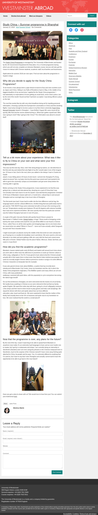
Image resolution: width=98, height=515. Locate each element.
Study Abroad (73, 79)
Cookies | (76, 514)
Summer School (24, 27)
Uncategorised (74, 84)
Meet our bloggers (35, 16)
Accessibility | (68, 514)
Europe (71, 59)
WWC (71, 92)
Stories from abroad (18, 16)
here (15, 396)
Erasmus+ (72, 57)
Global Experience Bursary (78, 68)
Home (5, 16)
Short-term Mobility (75, 76)
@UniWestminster (79, 117)
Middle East (73, 73)
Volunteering (73, 87)
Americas (72, 46)
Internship (72, 70)
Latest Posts (12, 403)
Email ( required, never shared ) (12, 438)
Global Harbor (28, 219)
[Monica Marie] (7, 410)
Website (5, 446)
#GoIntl (80, 121)
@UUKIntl (86, 121)
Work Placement (74, 90)
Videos (48, 16)
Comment (6, 453)
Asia (17, 27)
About (5, 403)
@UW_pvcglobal (75, 124)
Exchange (72, 62)
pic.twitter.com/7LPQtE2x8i (79, 126)
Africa (71, 43)
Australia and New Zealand (78, 51)
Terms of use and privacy (88, 514)
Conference (73, 54)
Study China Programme (14, 62)
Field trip (72, 65)
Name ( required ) (8, 431)
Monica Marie (18, 408)
